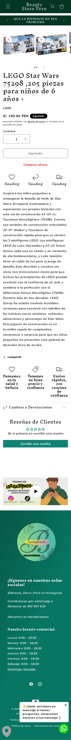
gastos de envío (36, 121)
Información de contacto (49, 725)
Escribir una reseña (36, 444)
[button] (8, 6)
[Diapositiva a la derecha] (44, 67)
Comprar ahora (35, 164)
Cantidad (9, 131)
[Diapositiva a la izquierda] (27, 67)
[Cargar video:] (35, 491)
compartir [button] (15, 357)
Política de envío (21, 725)
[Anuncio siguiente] (64, 20)
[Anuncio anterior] (7, 20)
